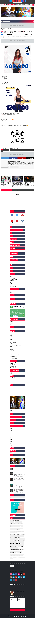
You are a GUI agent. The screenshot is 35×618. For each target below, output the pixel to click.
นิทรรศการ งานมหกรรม (19, 525)
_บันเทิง (11, 341)
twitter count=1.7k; (12, 363)
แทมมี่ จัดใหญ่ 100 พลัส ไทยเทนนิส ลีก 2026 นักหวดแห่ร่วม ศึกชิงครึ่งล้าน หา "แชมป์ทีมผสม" (19, 490)
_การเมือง (11, 335)
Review (16, 552)
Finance (23, 540)
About (11, 291)
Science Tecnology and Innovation (16, 555)
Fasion (19, 540)
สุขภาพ (5, 31)
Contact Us (11, 292)
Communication (21, 535)
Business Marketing (13, 535)
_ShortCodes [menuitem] (11, 284)
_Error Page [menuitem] (11, 282)
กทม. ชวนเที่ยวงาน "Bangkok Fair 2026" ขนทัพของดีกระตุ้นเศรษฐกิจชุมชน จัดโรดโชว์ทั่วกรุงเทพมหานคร (6, 184)
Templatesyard (14, 615)
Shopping (11, 557)
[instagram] (23, 1)
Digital (15, 537)
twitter (11, 322)
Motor (16, 551)
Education (20, 537)
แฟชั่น (22, 526)
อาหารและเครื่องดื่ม (13, 534)
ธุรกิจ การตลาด (12, 525)
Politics (20, 551)
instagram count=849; (13, 367)
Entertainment (11, 31)
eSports (11, 540)
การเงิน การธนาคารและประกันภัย (15, 520)
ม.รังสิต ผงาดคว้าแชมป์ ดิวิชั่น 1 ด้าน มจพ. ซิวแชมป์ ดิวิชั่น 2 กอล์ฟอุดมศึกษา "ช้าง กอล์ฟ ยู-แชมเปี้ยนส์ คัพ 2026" (19, 485)
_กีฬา (10, 337)
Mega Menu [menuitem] (11, 277)
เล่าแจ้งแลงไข (18, 529)
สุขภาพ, (14, 36)
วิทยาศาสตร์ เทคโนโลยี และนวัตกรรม (15, 531)
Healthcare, (27, 36)
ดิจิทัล (21, 523)
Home (2, 31)
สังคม (23, 531)
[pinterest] (14, 1)
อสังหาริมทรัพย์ (15, 532)
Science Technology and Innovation (16, 554)
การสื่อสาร (11, 523)
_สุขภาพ (11, 347)
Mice (13, 551)
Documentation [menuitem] (12, 277)
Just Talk (28, 31)
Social (31, 31)
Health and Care (16, 31)
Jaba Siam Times (13, 377)
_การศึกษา (11, 336)
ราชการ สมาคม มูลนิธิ (17, 528)
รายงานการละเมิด (13, 250)
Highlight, (30, 36)
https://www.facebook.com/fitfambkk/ (14, 148)
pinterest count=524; (13, 365)
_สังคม (11, 346)
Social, (3, 37)
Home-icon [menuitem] (11, 276)
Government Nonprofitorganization (16, 543)
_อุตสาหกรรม (11, 349)
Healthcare (21, 31)
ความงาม (18, 523)
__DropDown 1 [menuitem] (12, 280)
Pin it (23, 158)
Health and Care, (23, 36)
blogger (6, 190)
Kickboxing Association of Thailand (16, 549)
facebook (28, 190)
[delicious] (25, 1)
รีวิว (10, 351)
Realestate (12, 552)
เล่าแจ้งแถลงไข (12, 350)
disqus (17, 190)
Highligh (16, 546)
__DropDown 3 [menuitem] (12, 281)
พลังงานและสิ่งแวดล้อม (16, 526)
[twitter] (11, 1)
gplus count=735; (12, 364)
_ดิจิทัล (11, 339)
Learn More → (16, 593)
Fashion (11, 382)
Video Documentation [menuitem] (13, 286)
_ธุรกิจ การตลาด (12, 340)
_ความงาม (11, 338)
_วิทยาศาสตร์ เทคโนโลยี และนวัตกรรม (15, 345)
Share (14, 158)
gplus (10, 324)
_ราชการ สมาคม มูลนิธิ (13, 344)
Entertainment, (19, 36)
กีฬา (15, 523)
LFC (10, 551)
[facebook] (9, 1)
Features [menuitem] (11, 283)
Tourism (22, 557)
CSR (11, 537)
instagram (11, 323)
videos (11, 558)
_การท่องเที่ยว (12, 334)
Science (20, 552)
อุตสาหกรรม (19, 534)
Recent (12, 466)
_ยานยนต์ (11, 344)
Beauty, (16, 36)
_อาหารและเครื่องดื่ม (13, 348)
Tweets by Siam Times (13, 328)
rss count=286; (12, 368)
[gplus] (13, 1)
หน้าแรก (11, 452)
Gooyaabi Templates (25, 615)
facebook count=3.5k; (13, 362)
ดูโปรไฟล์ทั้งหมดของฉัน (13, 378)
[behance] (22, 1)
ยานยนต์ (11, 528)
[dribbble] (18, 1)
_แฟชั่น (11, 343)
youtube (11, 322)
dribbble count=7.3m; (13, 366)
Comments (23, 466)
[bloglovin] (16, 1)
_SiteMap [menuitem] (11, 285)
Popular (17, 466)
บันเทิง (11, 526)
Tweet (6, 158)
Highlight (25, 31)
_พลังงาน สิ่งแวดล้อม (13, 342)
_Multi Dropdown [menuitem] (12, 284)
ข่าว (10, 333)
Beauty (8, 31)
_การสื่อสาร (11, 337)
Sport (19, 557)
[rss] (20, 1)
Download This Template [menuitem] (13, 278)
